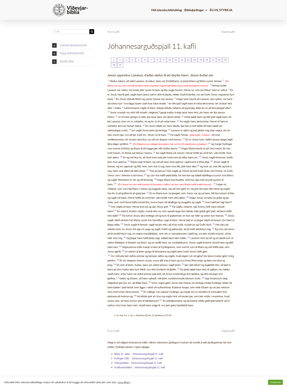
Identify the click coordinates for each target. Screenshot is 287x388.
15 (200, 60)
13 (188, 60)
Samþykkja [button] (275, 382)
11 (176, 60)
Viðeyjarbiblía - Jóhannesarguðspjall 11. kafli (138, 362)
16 (207, 60)
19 (225, 60)
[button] (73, 45)
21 (120, 65)
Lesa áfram (124, 382)
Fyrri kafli (113, 32)
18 (219, 60)
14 (194, 60)
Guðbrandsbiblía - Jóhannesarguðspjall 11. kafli (139, 367)
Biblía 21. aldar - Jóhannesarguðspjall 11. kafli (138, 353)
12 (182, 60)
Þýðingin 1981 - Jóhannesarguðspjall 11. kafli (138, 358)
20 (114, 65)
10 (169, 60)
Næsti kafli (228, 32)
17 (213, 60)
